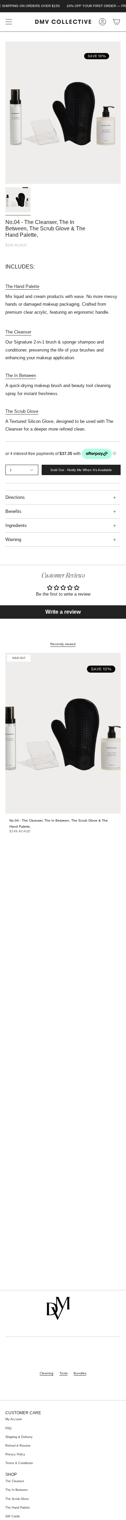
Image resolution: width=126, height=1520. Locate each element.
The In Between (16, 1490)
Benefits (13, 511)
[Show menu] (8, 21)
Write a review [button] (63, 612)
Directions (15, 497)
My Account (13, 1419)
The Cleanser (14, 1481)
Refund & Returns (18, 1445)
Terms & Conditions (19, 1463)
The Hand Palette (17, 1507)
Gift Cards (12, 1516)
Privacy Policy (15, 1454)
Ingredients (16, 525)
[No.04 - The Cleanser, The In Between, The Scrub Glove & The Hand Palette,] (63, 733)
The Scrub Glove (17, 1499)
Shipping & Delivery (19, 1437)
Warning (13, 539)
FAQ (8, 1428)
